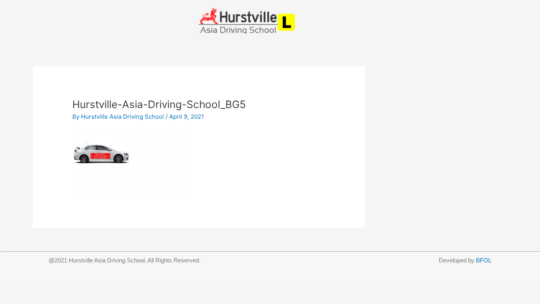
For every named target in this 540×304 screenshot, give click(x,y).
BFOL (483, 260)
